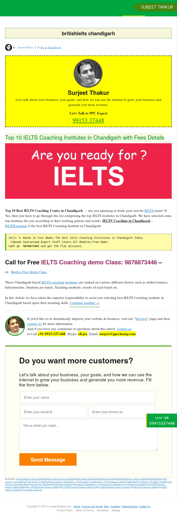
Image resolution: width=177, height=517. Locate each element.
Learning (116, 506)
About (76, 506)
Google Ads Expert (92, 506)
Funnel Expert (129, 506)
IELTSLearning (16, 225)
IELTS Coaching (156, 479)
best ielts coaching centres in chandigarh (31, 479)
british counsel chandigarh (86, 479)
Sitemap (115, 510)
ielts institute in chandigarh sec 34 (113, 484)
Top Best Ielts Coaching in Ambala (145, 487)
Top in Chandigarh (51, 47)
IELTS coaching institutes (59, 282)
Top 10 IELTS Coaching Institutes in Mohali (43, 487)
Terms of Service (85, 510)
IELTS (149, 210)
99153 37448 (88, 120)
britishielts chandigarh (105, 479)
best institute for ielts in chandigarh (61, 479)
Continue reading (84, 302)
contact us (34, 323)
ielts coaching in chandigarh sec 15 (64, 481)
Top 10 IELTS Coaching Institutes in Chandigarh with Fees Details (84, 137)
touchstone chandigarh (33, 489)
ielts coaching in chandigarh (38, 481)
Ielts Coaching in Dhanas (116, 481)
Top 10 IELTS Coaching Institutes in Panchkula (78, 487)
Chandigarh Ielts (122, 479)
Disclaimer (103, 510)
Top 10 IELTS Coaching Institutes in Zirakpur (113, 487)
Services (141, 318)
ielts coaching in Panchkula (40, 484)
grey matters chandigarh (139, 479)
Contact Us (145, 506)
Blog (106, 506)
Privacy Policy (65, 510)
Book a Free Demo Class (29, 271)
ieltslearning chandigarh (137, 484)
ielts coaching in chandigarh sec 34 (92, 481)
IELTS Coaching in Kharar (137, 481)
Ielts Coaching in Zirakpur (62, 484)
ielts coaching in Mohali (158, 481)
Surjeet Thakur (88, 11)
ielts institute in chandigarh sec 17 (86, 484)
